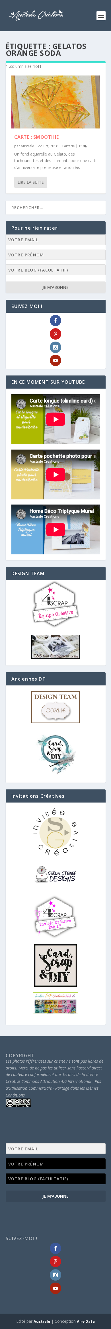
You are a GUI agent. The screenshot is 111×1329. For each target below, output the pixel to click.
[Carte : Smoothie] (55, 102)
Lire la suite (31, 182)
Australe (27, 146)
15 (81, 146)
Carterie (68, 146)
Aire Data (86, 1321)
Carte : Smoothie (36, 137)
